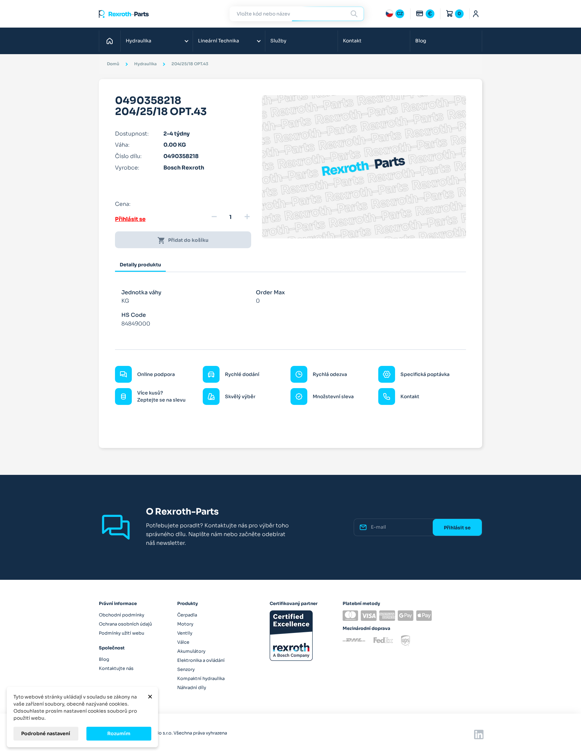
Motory (185, 624)
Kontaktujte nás (116, 668)
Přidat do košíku (182, 240)
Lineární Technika (218, 41)
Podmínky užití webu (121, 633)
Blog (420, 41)
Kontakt (352, 41)
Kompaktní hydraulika (201, 678)
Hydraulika (138, 41)
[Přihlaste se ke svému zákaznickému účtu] (476, 14)
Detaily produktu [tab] (140, 265)
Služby (278, 41)
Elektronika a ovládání (201, 660)
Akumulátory (191, 651)
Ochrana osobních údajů (125, 624)
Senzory (186, 669)
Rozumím (118, 733)
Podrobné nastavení (45, 733)
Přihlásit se (130, 219)
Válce (183, 642)
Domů (111, 41)
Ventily (184, 633)
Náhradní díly (191, 687)
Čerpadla (187, 615)
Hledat (355, 13)
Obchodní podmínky (121, 615)
